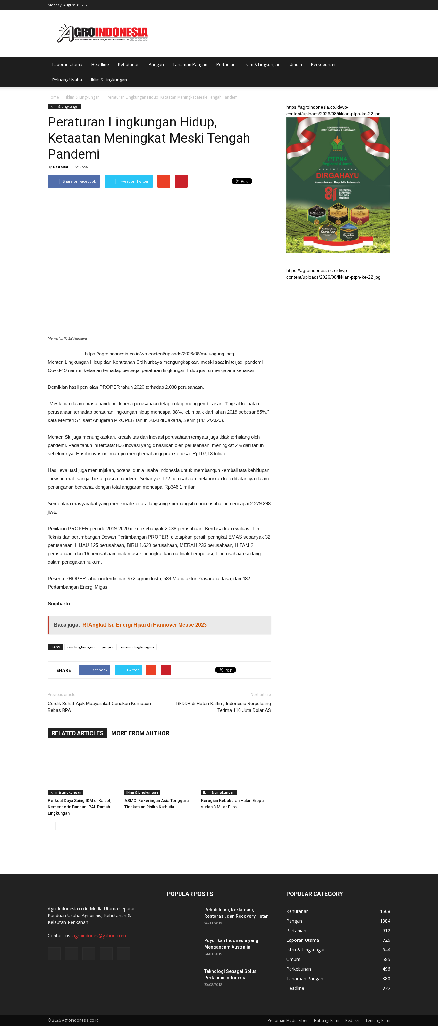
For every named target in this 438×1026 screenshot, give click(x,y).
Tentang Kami (378, 1020)
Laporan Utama (67, 64)
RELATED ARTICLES (78, 733)
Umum (296, 64)
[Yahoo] (375, 4)
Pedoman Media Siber (288, 1020)
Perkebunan (323, 64)
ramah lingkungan (137, 647)
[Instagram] (353, 4)
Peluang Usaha (67, 80)
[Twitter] (364, 4)
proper (108, 647)
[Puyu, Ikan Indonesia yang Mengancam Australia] (183, 948)
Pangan (156, 64)
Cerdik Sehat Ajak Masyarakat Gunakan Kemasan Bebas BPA (99, 707)
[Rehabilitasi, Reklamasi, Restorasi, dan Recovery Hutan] (183, 918)
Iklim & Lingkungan (263, 64)
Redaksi (60, 166)
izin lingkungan (81, 647)
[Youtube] (385, 4)
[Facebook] (343, 4)
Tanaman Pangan (190, 64)
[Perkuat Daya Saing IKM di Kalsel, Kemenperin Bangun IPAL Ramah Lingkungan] (83, 771)
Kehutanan (129, 64)
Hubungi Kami (326, 1020)
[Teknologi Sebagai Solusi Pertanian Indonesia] (183, 979)
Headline (100, 64)
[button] (382, 72)
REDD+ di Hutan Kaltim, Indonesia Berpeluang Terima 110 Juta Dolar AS (223, 707)
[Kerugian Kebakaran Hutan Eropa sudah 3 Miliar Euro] (236, 771)
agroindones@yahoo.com (99, 935)
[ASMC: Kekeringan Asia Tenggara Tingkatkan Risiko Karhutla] (159, 771)
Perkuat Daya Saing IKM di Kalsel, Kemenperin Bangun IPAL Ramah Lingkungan (79, 807)
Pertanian (226, 64)
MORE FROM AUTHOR (140, 733)
